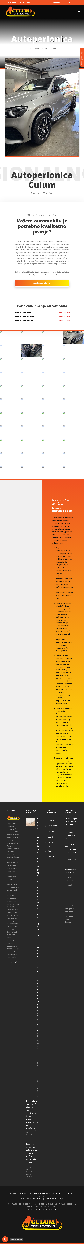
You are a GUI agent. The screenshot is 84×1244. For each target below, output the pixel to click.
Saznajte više (13, 962)
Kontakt (51, 857)
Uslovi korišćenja (54, 1199)
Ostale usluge (49, 844)
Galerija (51, 837)
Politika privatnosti (31, 1199)
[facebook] (78, 2)
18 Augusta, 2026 (38, 1041)
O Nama (24, 1193)
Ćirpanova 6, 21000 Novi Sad (70, 835)
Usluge (33, 1193)
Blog (49, 851)
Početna (51, 820)
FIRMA (47, 1209)
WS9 (40, 1209)
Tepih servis (52, 826)
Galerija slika (47, 1193)
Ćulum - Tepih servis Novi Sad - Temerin (37, 1074)
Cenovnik (51, 831)
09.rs (55, 1209)
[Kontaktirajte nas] (5, 1239)
